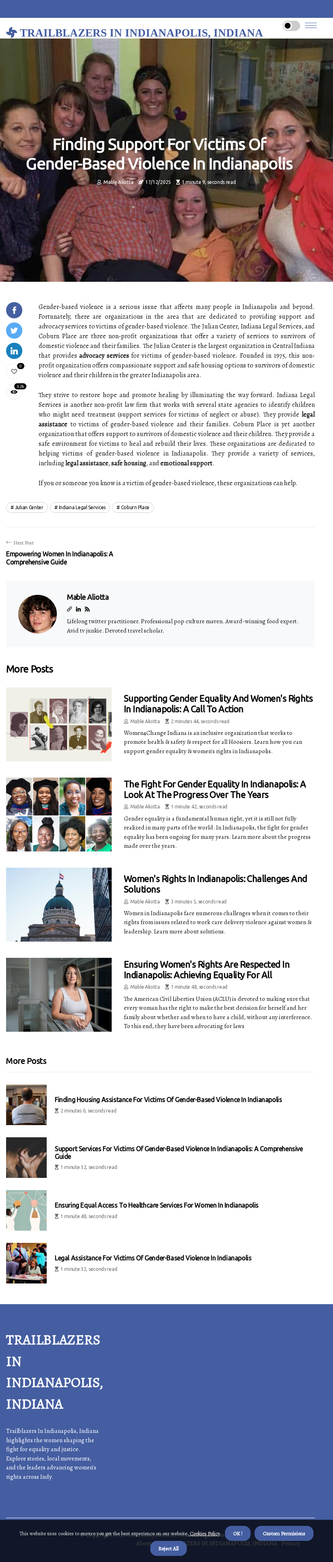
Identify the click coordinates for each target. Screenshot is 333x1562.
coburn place (135, 507)
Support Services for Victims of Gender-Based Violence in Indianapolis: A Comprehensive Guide (179, 1152)
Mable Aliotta (118, 182)
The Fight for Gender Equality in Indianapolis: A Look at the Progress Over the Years (215, 789)
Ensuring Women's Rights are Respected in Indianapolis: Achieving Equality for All (207, 969)
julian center (29, 507)
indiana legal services (82, 507)
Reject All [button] (168, 1548)
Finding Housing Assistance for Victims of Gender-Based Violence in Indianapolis (168, 1099)
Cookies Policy (204, 1533)
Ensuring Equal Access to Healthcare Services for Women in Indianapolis (157, 1205)
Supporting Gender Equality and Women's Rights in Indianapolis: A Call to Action (218, 703)
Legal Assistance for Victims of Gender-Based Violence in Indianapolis (153, 1258)
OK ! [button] (237, 1533)
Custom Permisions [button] (284, 1533)
